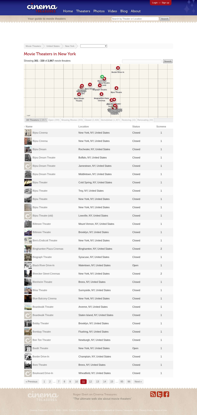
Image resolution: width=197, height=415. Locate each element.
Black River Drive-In (43, 265)
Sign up (165, 2)
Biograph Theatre (42, 257)
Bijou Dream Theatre (44, 157)
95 (122, 381)
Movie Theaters (33, 46)
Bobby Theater (41, 323)
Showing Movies (72, 120)
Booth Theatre (40, 348)
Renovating (145, 120)
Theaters (83, 11)
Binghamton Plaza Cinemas (48, 248)
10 (76, 381)
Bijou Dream (39, 149)
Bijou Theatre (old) (43, 215)
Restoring (129, 120)
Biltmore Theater (42, 224)
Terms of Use (160, 410)
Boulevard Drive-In (43, 373)
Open (54, 120)
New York (69, 46)
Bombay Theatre (42, 331)
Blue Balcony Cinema (44, 298)
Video (112, 11)
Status (136, 126)
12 (90, 381)
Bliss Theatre (40, 290)
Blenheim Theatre (42, 282)
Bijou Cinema (40, 132)
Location (83, 126)
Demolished (110, 120)
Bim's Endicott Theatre (45, 240)
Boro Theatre (40, 365)
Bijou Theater (40, 182)
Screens (161, 126)
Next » (138, 381)
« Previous (31, 381)
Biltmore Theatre (42, 232)
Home (68, 11)
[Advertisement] (98, 33)
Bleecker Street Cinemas (46, 273)
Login (155, 2)
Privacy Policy (146, 410)
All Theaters (36, 120)
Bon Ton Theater (42, 340)
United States (53, 46)
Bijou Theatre (40, 190)
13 (97, 381)
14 (104, 381)
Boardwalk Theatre (43, 307)
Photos (99, 11)
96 (129, 381)
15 (111, 381)
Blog (124, 11)
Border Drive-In (41, 356)
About (136, 11)
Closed (92, 120)
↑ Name (28, 126)
